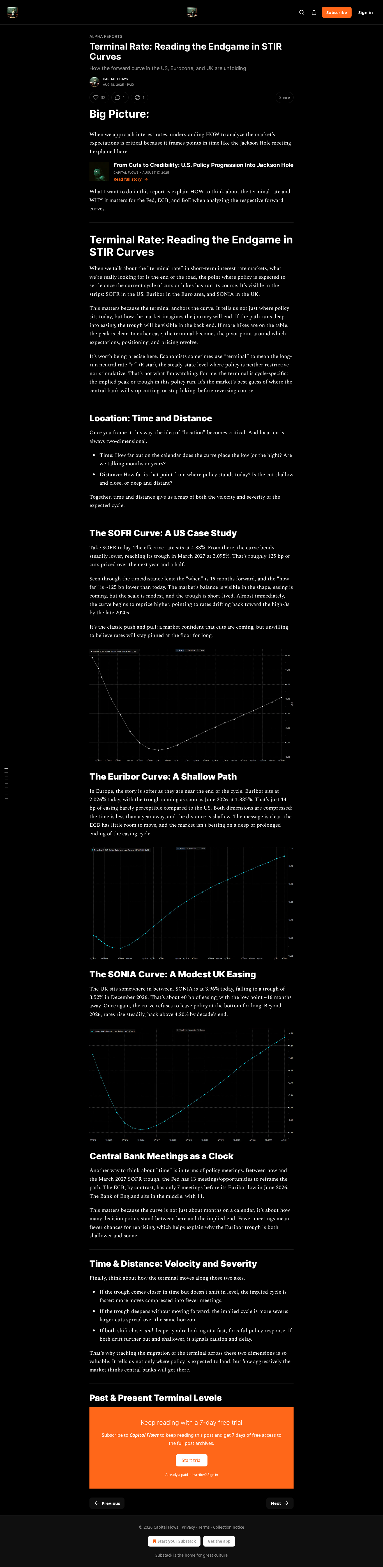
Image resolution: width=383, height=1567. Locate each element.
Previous (111, 1503)
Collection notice (228, 1527)
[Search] (301, 12)
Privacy (188, 1527)
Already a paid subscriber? (191, 1474)
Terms (204, 1527)
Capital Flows (115, 79)
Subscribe (336, 12)
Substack (163, 1555)
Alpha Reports (106, 36)
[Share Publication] (314, 12)
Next (276, 1503)
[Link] (81, 113)
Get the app (219, 1541)
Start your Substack (177, 1541)
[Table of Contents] (6, 783)
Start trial (192, 1460)
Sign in (365, 12)
